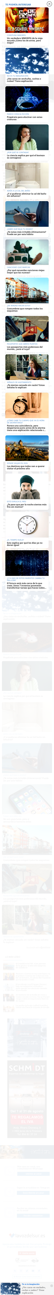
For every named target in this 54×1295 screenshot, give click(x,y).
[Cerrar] (51, 1286)
